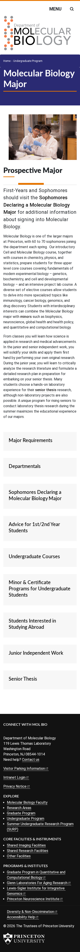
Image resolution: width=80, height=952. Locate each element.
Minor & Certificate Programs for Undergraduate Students (39, 589)
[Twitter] (13, 732)
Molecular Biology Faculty (27, 802)
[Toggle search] (72, 9)
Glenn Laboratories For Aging (37, 883)
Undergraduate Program (27, 61)
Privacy (14, 786)
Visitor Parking (24, 768)
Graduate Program (21, 813)
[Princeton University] (24, 938)
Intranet (14, 777)
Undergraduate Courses (34, 556)
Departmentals (25, 466)
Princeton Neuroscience (33, 899)
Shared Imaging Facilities (26, 845)
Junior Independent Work (36, 653)
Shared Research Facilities (27, 851)
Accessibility (21, 917)
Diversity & (30, 912)
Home (6, 61)
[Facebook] (6, 732)
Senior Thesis (23, 679)
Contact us (30, 759)
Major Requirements (30, 440)
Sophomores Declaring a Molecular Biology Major (36, 205)
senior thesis (45, 390)
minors (26, 317)
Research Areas (19, 808)
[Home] (37, 35)
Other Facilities (19, 856)
